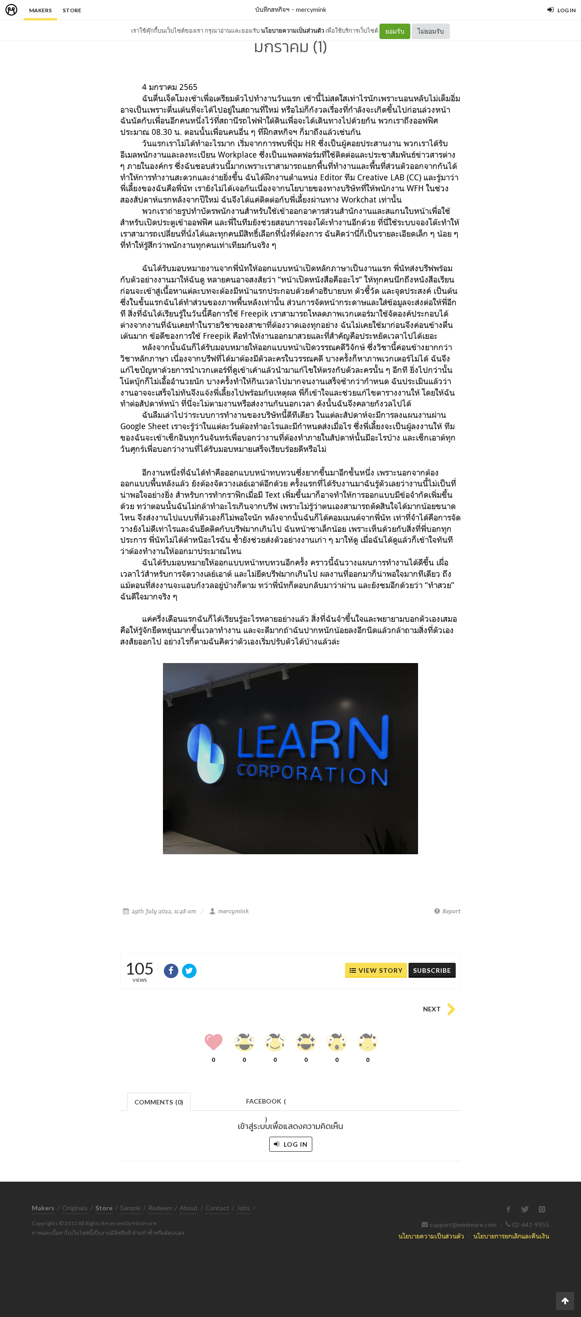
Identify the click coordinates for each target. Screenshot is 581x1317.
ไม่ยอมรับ (431, 31)
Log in (295, 1144)
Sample (130, 1208)
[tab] (159, 1101)
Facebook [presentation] (266, 1103)
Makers (40, 10)
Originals (75, 1208)
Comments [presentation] (158, 1102)
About (189, 1208)
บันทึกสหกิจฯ (272, 9)
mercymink (311, 9)
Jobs (243, 1208)
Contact (217, 1208)
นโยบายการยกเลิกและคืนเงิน (511, 1236)
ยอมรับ (394, 31)
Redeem (160, 1208)
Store (72, 10)
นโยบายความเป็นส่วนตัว (292, 30)
